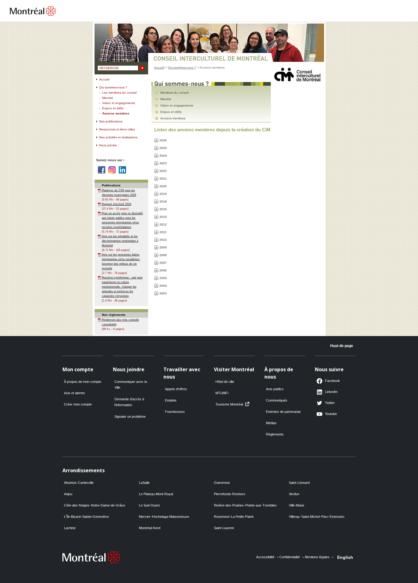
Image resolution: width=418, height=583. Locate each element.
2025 (163, 148)
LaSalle (144, 482)
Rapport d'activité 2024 (116, 204)
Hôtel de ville (224, 381)
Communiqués (276, 400)
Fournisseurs (175, 411)
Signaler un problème (130, 416)
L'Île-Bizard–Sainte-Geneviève (86, 516)
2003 (163, 293)
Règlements (275, 434)
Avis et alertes (74, 393)
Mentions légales (317, 557)
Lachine (70, 528)
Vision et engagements (118, 103)
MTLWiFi (221, 393)
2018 (163, 201)
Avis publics (275, 389)
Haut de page (341, 346)
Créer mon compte (78, 404)
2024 (163, 155)
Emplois (171, 400)
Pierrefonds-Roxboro (229, 494)
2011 (162, 232)
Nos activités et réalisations (118, 137)
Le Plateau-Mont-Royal (156, 494)
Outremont (222, 482)
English (345, 557)
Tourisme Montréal (229, 404)
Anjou (68, 494)
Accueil (104, 79)
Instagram (112, 170)
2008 (163, 255)
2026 (163, 140)
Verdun (294, 494)
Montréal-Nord (149, 528)
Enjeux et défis (112, 108)
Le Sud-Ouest (149, 505)
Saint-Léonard (299, 482)
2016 (163, 209)
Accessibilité (265, 557)
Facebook (101, 170)
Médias (271, 423)
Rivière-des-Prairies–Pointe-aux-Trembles (245, 505)
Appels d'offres (176, 389)
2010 (163, 239)
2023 (163, 163)
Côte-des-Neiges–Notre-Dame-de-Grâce (94, 505)
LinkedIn (331, 392)
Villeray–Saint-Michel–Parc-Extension (316, 516)
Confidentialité (289, 557)
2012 (163, 224)
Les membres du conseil (119, 92)
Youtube (331, 414)
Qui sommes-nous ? (113, 87)
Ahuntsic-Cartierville (79, 482)
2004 (163, 285)
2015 (163, 217)
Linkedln (122, 170)
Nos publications (110, 121)
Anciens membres (115, 113)
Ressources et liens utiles (117, 129)
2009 (163, 247)
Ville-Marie (296, 505)
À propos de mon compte (82, 381)
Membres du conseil (174, 92)
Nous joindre (108, 145)
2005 (163, 278)
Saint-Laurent (224, 528)
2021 (163, 178)
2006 (163, 270)
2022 (163, 171)
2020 (163, 186)
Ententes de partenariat (283, 411)
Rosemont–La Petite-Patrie (234, 516)
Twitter (330, 403)
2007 (163, 262)
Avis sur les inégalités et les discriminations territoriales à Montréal (120, 241)
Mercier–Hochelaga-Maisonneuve (164, 516)
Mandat (107, 97)
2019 (163, 194)
